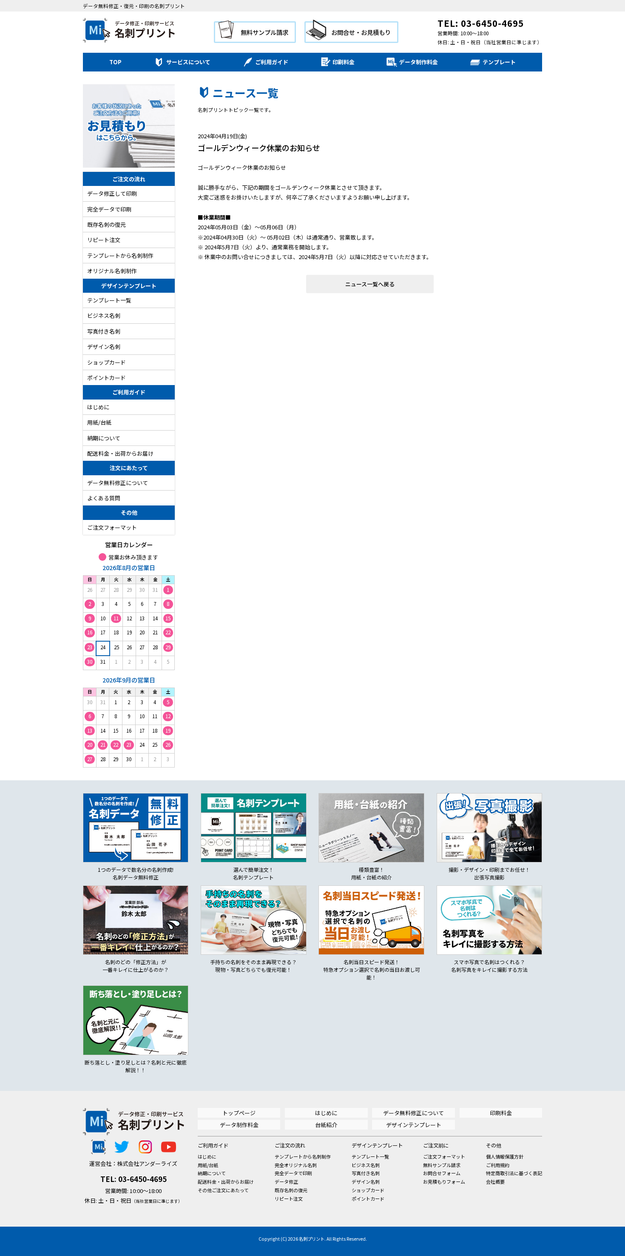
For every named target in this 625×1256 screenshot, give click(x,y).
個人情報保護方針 (504, 1156)
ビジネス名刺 (103, 315)
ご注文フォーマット (112, 527)
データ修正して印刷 (112, 193)
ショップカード (106, 362)
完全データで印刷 (109, 209)
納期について (103, 438)
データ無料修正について (117, 483)
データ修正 (286, 1181)
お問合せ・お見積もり (361, 32)
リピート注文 (103, 240)
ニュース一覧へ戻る (370, 284)
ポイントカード (106, 378)
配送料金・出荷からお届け (120, 453)
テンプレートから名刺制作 (120, 255)
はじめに (98, 407)
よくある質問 (103, 498)
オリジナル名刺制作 (112, 271)
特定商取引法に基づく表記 (514, 1173)
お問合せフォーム (441, 1173)
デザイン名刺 (103, 347)
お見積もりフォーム (444, 1181)
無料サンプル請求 (264, 32)
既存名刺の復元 (106, 224)
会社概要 (495, 1181)
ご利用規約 (497, 1165)
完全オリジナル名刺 (296, 1165)
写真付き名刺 (103, 331)
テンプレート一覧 (109, 300)
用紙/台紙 (99, 422)
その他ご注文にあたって (223, 1190)
